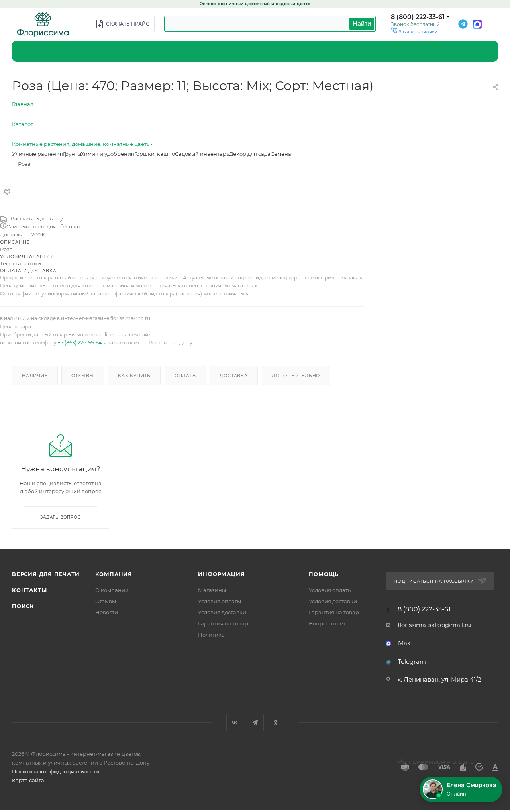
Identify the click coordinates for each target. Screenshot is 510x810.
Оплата (185, 375)
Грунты (72, 154)
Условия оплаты (219, 601)
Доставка (233, 375)
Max (404, 643)
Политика (211, 634)
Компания (113, 574)
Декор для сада (250, 154)
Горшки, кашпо (154, 154)
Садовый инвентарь (202, 154)
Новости (106, 612)
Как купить (134, 375)
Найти (362, 23)
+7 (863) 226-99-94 (80, 343)
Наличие (35, 375)
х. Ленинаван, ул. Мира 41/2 (439, 679)
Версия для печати (46, 574)
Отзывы (82, 375)
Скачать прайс (127, 24)
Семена (281, 154)
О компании (112, 590)
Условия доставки (222, 612)
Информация (221, 574)
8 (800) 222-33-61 (418, 17)
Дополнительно (296, 375)
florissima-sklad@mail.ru (434, 625)
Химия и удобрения (107, 154)
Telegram (412, 661)
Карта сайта (28, 780)
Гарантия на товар (223, 623)
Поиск (23, 606)
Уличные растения (37, 154)
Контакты (29, 590)
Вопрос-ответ (327, 623)
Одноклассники (275, 722)
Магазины (212, 590)
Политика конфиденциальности (55, 771)
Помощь (324, 574)
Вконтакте (234, 722)
